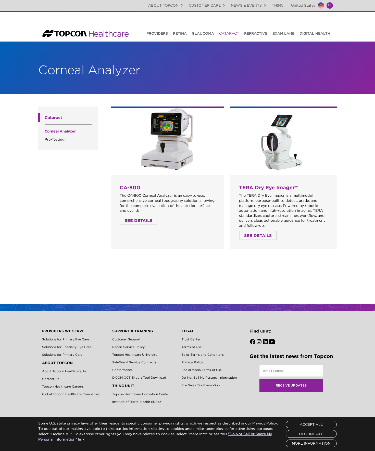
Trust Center (191, 339)
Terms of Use (192, 347)
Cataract (229, 33)
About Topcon (163, 5)
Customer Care (205, 5)
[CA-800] (167, 139)
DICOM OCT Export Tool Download (139, 377)
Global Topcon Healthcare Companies (70, 394)
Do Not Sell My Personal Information (209, 377)
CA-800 (130, 187)
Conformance (122, 370)
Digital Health (314, 33)
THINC (277, 5)
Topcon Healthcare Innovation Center (140, 394)
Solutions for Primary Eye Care (65, 339)
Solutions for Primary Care (62, 354)
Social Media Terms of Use (202, 370)
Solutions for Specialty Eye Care (66, 347)
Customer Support (126, 339)
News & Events (246, 5)
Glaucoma (203, 33)
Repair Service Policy (128, 347)
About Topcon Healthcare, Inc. (65, 371)
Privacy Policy (192, 362)
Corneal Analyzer (60, 131)
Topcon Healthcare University (134, 354)
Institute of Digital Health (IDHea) (137, 402)
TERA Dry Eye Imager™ (268, 187)
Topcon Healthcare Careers (63, 386)
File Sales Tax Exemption (201, 385)
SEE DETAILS (138, 220)
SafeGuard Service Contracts (134, 362)
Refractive (255, 33)
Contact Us (50, 379)
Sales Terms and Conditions (203, 354)
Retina (180, 33)
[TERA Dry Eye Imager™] (283, 139)
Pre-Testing (55, 139)
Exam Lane (283, 33)
